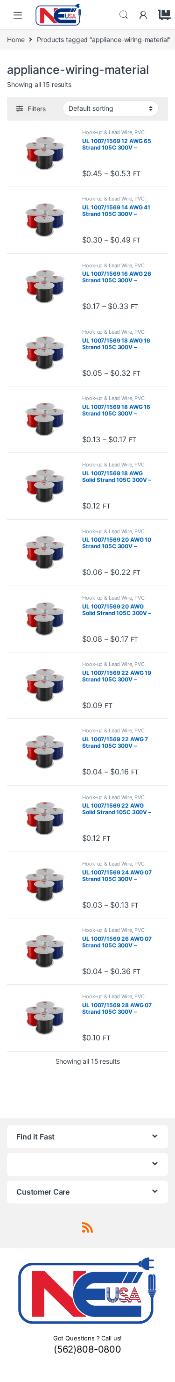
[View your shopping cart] (163, 15)
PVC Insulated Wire (113, 135)
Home (15, 39)
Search (124, 15)
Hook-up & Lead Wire (107, 132)
